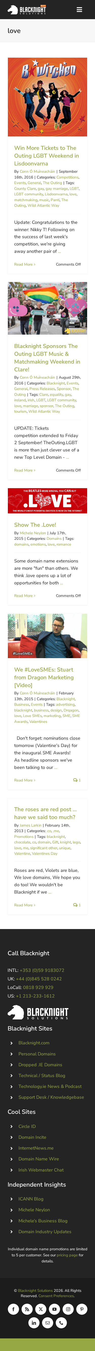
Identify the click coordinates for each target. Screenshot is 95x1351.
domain (44, 842)
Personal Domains (37, 1054)
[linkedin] (34, 1322)
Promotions (23, 836)
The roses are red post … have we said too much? (45, 813)
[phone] (61, 1322)
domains (21, 544)
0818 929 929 (38, 987)
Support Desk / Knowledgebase (51, 1097)
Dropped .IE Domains (40, 1065)
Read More (23, 264)
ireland (20, 400)
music (44, 199)
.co (49, 830)
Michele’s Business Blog (43, 1221)
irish (31, 400)
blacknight (23, 710)
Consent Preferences (56, 1295)
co (34, 842)
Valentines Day (45, 853)
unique (64, 847)
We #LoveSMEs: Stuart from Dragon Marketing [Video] (47, 636)
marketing (52, 715)
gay (41, 188)
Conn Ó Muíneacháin (37, 171)
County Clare (25, 188)
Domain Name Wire (38, 1159)
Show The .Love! (47, 500)
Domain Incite (32, 1137)
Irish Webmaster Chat (41, 1170)
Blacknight (56, 383)
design (56, 710)
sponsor (46, 405)
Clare (43, 394)
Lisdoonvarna (56, 194)
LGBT (74, 188)
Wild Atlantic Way (43, 205)
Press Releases (42, 388)
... (59, 251)
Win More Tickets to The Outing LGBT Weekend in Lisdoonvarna (47, 97)
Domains (54, 538)
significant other (43, 847)
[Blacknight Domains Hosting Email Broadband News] (27, 7)
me (25, 847)
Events (20, 182)
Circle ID (27, 1126)
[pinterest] (81, 1309)
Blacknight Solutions (35, 1290)
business (41, 710)
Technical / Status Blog (41, 1076)
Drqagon (71, 710)
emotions (38, 544)
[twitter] (40, 1309)
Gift (55, 842)
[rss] (27, 1309)
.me (56, 830)
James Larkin (31, 825)
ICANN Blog (31, 1199)
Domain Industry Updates (44, 1232)
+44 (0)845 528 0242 (39, 979)
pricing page (67, 1255)
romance (63, 544)
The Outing (52, 182)
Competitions (67, 177)
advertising (65, 704)
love (73, 194)
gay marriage (57, 188)
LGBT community (28, 194)
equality (56, 394)
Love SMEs (32, 715)
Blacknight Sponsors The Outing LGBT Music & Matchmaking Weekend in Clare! (47, 308)
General (34, 182)
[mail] (47, 1322)
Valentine (22, 853)
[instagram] (68, 1309)
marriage (30, 405)
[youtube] (54, 1309)
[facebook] (13, 1309)
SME (66, 715)
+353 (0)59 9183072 (42, 970)
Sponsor (64, 388)
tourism (20, 411)
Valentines (38, 721)
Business (21, 704)
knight (65, 842)
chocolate (22, 842)
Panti (55, 199)
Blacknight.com (33, 1043)
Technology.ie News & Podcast (50, 1086)
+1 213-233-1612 (35, 996)
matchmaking (25, 199)
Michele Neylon (33, 533)
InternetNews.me (36, 1148)
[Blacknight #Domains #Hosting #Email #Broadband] (38, 1007)
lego (76, 842)
